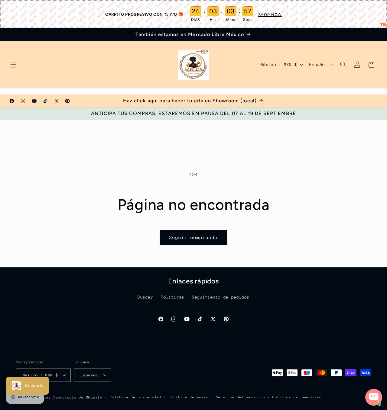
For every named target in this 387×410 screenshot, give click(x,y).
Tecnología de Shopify (77, 397)
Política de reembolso (296, 397)
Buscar (145, 297)
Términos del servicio (240, 397)
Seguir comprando (193, 237)
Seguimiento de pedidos (220, 297)
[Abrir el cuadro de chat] (373, 397)
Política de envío (189, 397)
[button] (13, 65)
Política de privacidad (135, 397)
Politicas (172, 297)
